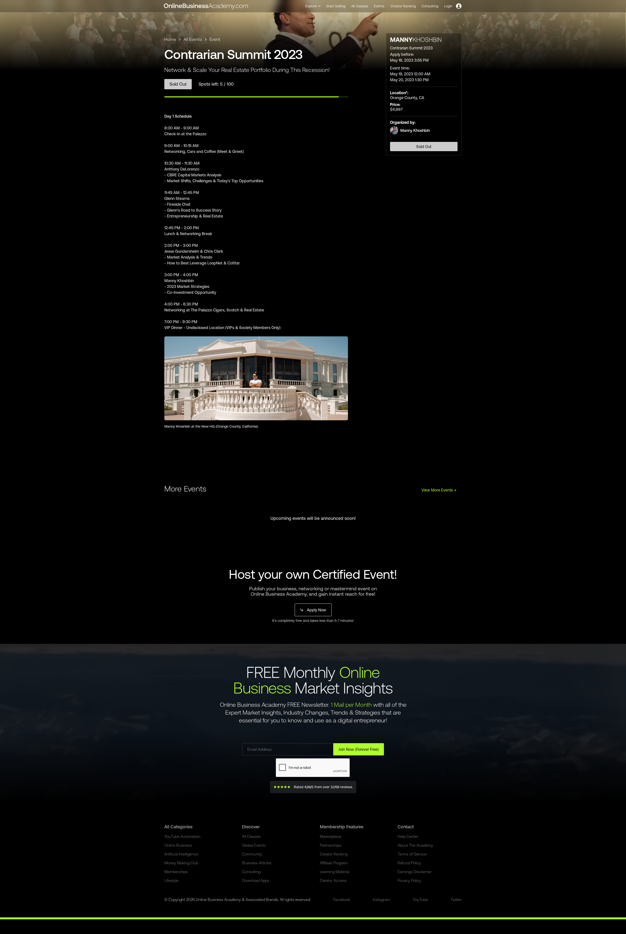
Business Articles (256, 863)
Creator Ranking (403, 6)
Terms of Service (412, 854)
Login (448, 6)
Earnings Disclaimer (415, 871)
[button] (312, 6)
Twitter (456, 899)
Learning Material (334, 871)
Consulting (430, 6)
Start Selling (335, 6)
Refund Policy (409, 863)
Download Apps (255, 880)
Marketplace (330, 836)
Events (379, 6)
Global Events (254, 845)
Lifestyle (171, 880)
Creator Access (333, 880)
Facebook (341, 899)
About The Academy (415, 845)
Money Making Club (181, 863)
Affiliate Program (334, 863)
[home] (206, 6)
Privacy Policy (409, 880)
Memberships (176, 871)
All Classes (359, 6)
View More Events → (439, 490)
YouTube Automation (182, 836)
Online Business (178, 845)
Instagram (381, 899)
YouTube (420, 899)
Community (252, 854)
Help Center (408, 836)
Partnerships (330, 845)
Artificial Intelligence (181, 854)
